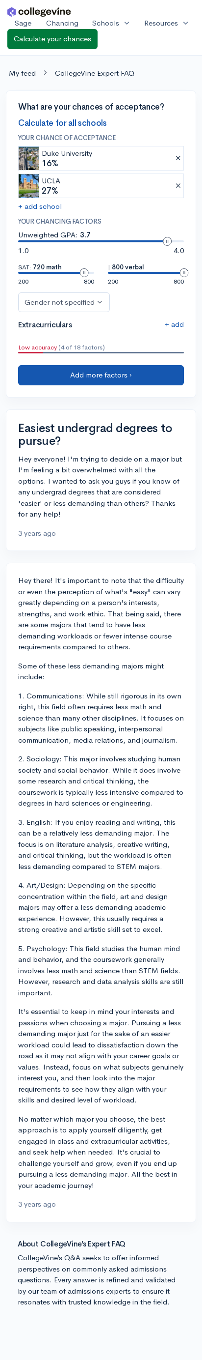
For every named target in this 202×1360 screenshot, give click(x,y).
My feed (22, 73)
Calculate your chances (52, 38)
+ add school (40, 206)
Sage (23, 23)
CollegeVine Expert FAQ (94, 73)
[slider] (167, 241)
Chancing (62, 23)
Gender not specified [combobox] (60, 302)
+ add (174, 324)
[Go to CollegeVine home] (39, 11)
